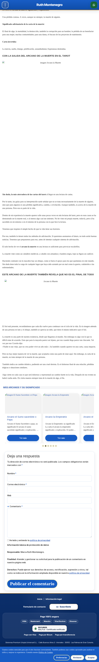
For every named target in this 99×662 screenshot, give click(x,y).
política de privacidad (40, 540)
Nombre (11, 473)
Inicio (39, 599)
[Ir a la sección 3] (48, 446)
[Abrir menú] (5, 5)
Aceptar (91, 657)
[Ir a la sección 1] (43, 446)
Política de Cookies (46, 652)
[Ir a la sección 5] (53, 446)
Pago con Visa (30, 635)
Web (9, 495)
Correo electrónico (17, 484)
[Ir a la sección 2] (45, 446)
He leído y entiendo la (29, 540)
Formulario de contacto (34, 607)
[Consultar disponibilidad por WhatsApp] (93, 5)
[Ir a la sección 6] (56, 446)
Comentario (16, 506)
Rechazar (77, 657)
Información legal (54, 599)
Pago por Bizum (45, 635)
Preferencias (61, 657)
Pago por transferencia (65, 635)
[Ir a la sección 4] (50, 446)
